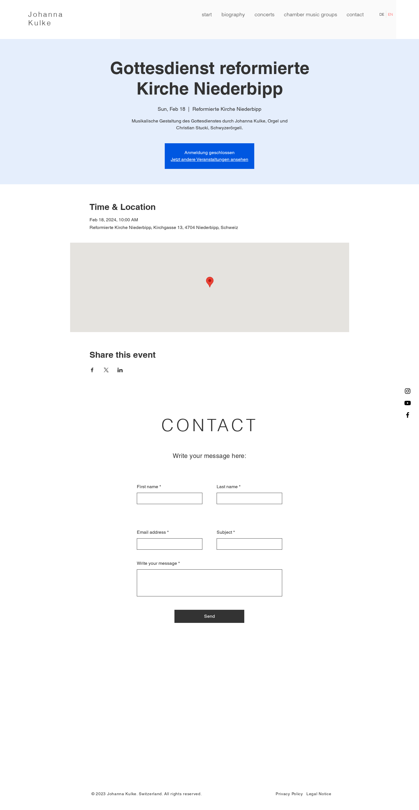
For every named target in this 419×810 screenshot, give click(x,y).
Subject (224, 532)
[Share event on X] (106, 370)
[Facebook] (407, 415)
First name (147, 486)
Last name (227, 486)
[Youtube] (407, 403)
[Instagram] (407, 391)
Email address (151, 532)
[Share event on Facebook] (92, 370)
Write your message (157, 563)
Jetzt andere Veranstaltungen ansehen (209, 159)
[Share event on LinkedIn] (120, 370)
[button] (310, 14)
